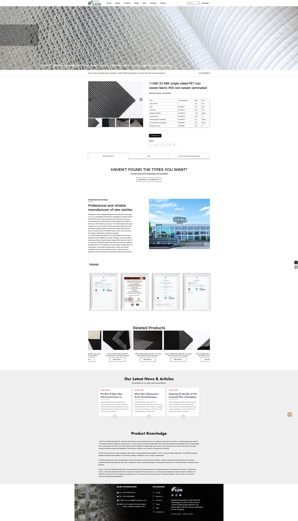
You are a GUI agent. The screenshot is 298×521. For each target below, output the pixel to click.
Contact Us (155, 136)
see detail (102, 359)
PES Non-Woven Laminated (107, 73)
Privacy (163, 3)
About (117, 3)
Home (108, 3)
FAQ (144, 3)
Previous (90, 99)
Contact (153, 3)
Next (141, 99)
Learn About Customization (148, 179)
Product (127, 3)
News (136, 3)
